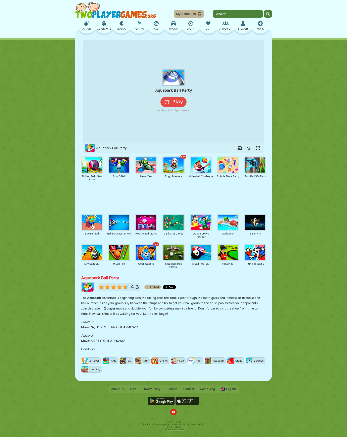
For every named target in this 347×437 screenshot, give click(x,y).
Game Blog (207, 389)
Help (133, 389)
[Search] (268, 14)
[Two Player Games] (115, 10)
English (231, 389)
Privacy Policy (151, 389)
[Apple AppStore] (187, 401)
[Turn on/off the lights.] (249, 148)
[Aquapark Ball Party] (173, 91)
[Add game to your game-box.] (240, 148)
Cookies (171, 389)
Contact (188, 389)
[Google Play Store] (161, 401)
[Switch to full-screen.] (258, 148)
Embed (154, 287)
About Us (117, 389)
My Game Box (186, 14)
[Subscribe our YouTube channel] (173, 412)
